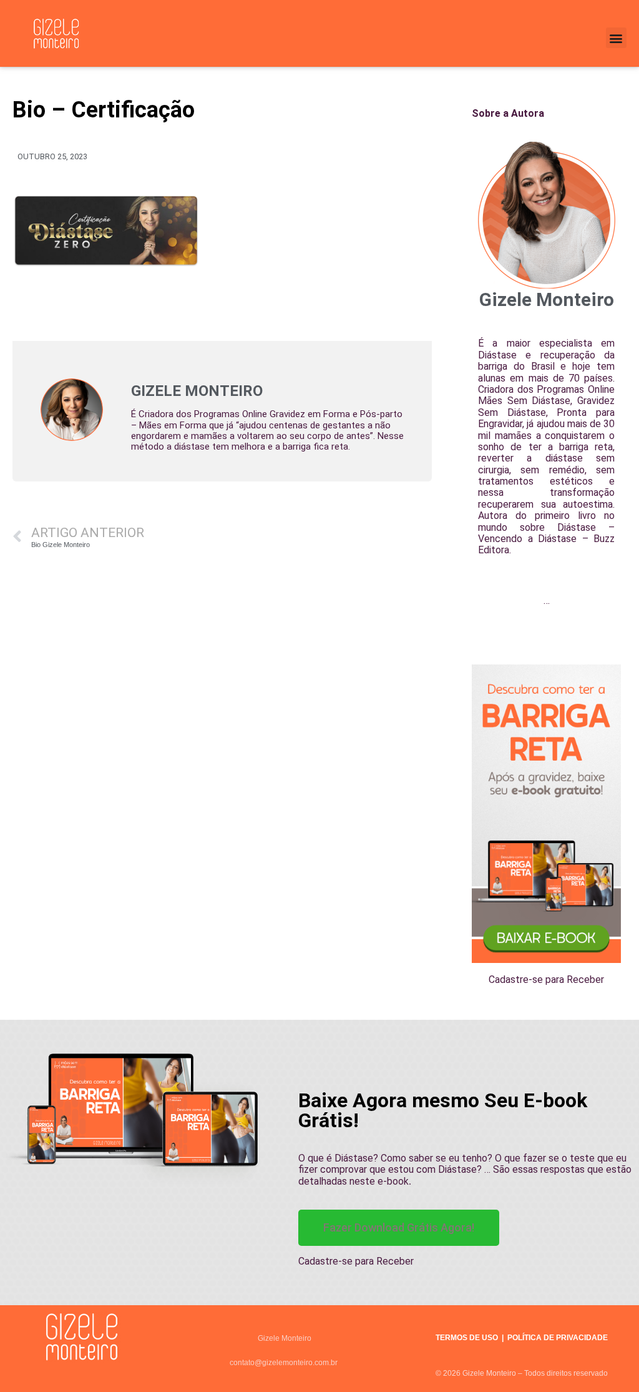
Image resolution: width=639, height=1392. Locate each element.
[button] (616, 37)
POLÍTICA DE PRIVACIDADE (557, 1337)
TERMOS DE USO (467, 1337)
